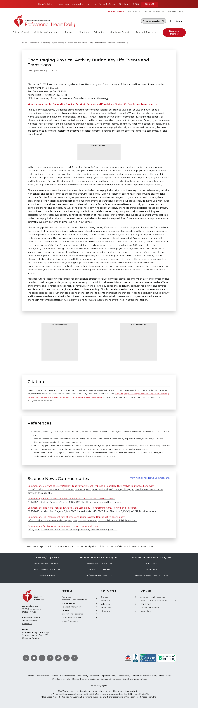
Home (24, 43)
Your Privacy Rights (99, 686)
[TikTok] (58, 658)
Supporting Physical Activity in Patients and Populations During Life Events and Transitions (78, 43)
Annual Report (68, 603)
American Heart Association (153, 597)
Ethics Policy (124, 676)
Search (163, 20)
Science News (34, 43)
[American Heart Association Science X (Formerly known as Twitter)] (25, 658)
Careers (65, 610)
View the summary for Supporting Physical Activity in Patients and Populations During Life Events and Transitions (90, 104)
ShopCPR (105, 611)
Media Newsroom (70, 621)
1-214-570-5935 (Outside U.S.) (46, 569)
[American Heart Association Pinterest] (74, 658)
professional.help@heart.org (99, 575)
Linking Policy (164, 676)
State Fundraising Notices (135, 679)
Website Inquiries (47, 575)
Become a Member (174, 32)
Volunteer (105, 604)
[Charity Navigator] (148, 658)
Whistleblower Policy (61, 679)
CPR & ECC (145, 604)
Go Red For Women (149, 608)
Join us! (149, 4)
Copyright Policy (108, 676)
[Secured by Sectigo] (166, 658)
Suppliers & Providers (111, 679)
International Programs (72, 614)
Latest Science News (71, 617)
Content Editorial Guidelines (86, 679)
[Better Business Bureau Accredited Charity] (136, 658)
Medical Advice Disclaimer (63, 676)
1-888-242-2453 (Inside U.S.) (46, 563)
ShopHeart (106, 608)
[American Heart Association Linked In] (66, 658)
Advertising (151, 569)
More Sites (145, 611)
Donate (104, 597)
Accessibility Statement (88, 676)
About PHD (151, 563)
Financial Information (71, 607)
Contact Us (27, 624)
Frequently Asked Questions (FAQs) (151, 575)
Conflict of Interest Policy (144, 676)
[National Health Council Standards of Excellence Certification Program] (128, 658)
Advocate (105, 600)
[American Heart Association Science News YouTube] (34, 658)
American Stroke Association (153, 600)
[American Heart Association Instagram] (50, 658)
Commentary (122, 43)
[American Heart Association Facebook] (42, 658)
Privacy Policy (42, 676)
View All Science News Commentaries (150, 478)
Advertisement (99, 146)
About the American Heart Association (74, 598)
